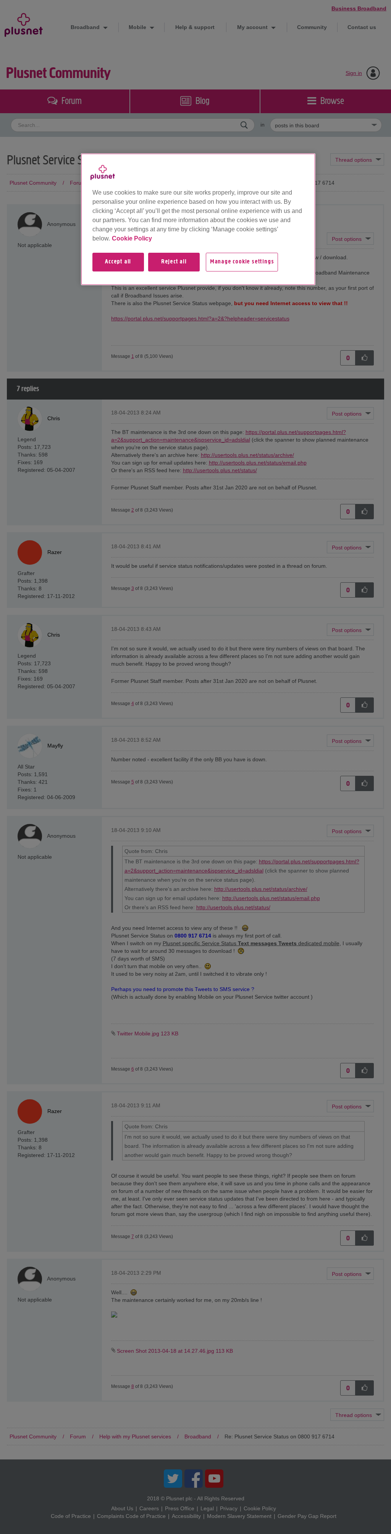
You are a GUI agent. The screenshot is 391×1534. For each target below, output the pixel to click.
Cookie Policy (132, 238)
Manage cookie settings (242, 262)
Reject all (174, 262)
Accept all (118, 262)
